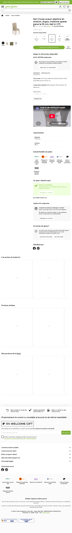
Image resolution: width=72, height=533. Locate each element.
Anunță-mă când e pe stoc (49, 47)
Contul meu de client (8, 451)
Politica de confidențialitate (27, 438)
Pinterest (6, 469)
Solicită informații (46, 237)
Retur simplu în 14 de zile (19, 410)
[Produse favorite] (64, 6)
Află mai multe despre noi (10, 458)
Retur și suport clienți (9, 454)
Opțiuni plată (45, 73)
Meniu (2, 6)
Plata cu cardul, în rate (59, 410)
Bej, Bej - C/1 (44, 39)
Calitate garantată (39, 410)
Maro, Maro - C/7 (59, 39)
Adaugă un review (46, 192)
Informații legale (7, 461)
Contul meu (60, 6)
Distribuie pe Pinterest (38, 248)
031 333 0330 (65, 2)
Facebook (2, 469)
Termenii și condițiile (10, 438)
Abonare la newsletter (48, 67)
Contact (56, 2)
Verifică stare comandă (47, 2)
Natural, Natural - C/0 (37, 39)
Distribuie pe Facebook (34, 248)
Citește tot (37, 98)
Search (69, 10)
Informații (36, 73)
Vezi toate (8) (67, 39)
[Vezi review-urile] (52, 29)
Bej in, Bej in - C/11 (52, 39)
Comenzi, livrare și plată (9, 447)
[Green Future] (2, 15)
